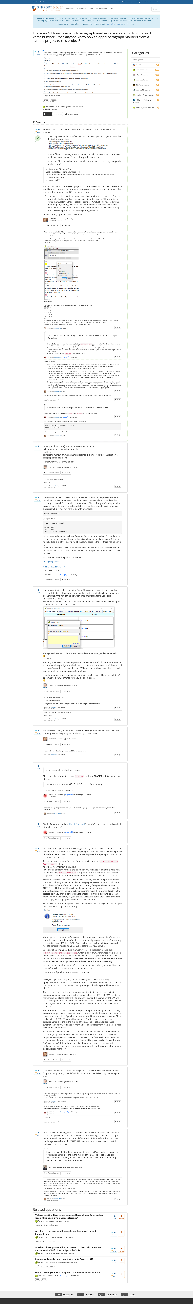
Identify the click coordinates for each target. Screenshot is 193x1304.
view (57, 1241)
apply (53, 101)
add (37, 1279)
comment (58, 114)
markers (39, 1225)
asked (63, 107)
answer (48, 114)
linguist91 (63, 1254)
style (37, 1241)
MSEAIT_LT (61, 1237)
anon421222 (72, 1276)
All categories (138, 60)
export (51, 1266)
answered (60, 219)
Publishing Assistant (143, 100)
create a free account (114, 24)
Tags (91, 8)
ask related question (52, 225)
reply (118, 327)
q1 (44, 1241)
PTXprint (138, 75)
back (44, 1279)
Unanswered (81, 8)
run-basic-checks (51, 1225)
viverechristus (64, 1262)
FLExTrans (139, 85)
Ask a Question (101, 8)
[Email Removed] (77, 824)
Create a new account (47, 2)
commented (57, 328)
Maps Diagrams (141, 108)
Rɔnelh (58, 1221)
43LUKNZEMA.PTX (54, 566)
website (145, 70)
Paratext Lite (140, 80)
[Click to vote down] (35, 53)
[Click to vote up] (35, 51)
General (138, 65)
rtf (37, 1266)
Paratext (49, 106)
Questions (70, 8)
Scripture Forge (141, 95)
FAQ (111, 8)
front (46, 101)
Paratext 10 (139, 90)
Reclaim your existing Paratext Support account (141, 2)
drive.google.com (51, 561)
